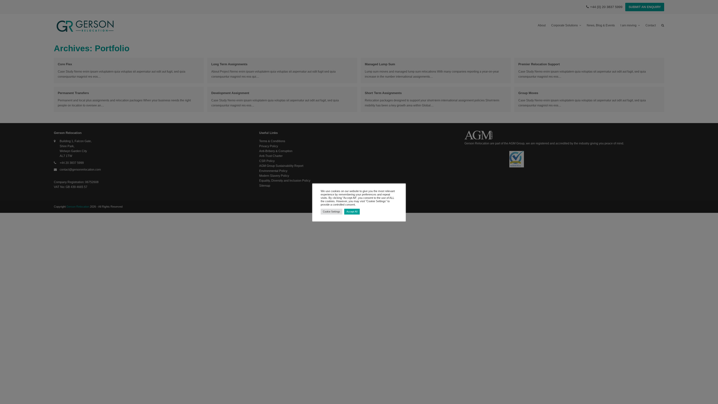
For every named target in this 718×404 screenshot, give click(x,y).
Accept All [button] (352, 211)
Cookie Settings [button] (331, 211)
